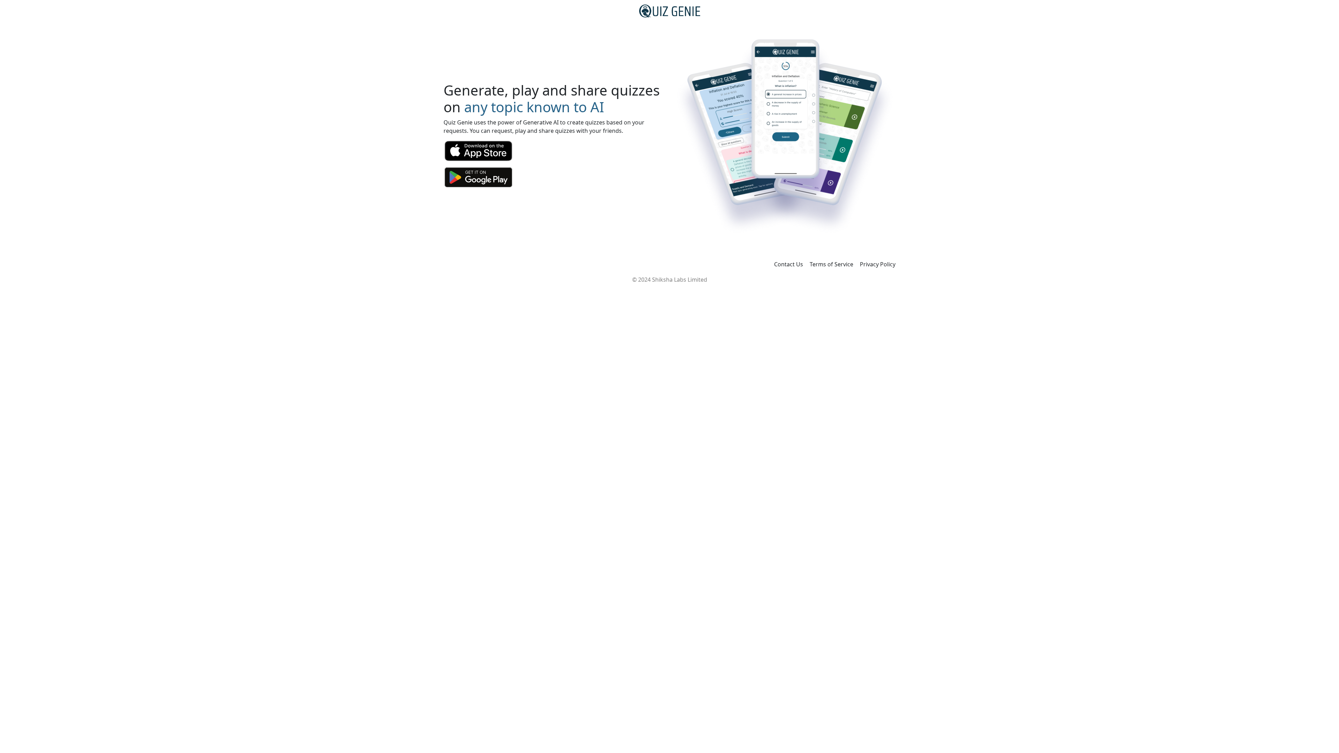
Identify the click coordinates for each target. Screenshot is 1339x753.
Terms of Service (831, 264)
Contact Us (788, 264)
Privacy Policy (877, 264)
